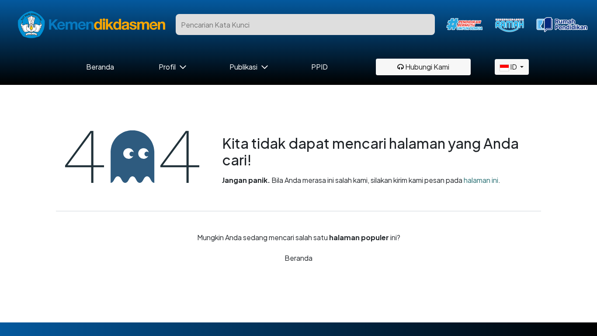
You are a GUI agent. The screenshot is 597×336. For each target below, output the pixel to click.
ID (513, 66)
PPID (319, 67)
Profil (167, 67)
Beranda (100, 67)
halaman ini (481, 180)
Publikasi (243, 67)
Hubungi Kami (426, 66)
